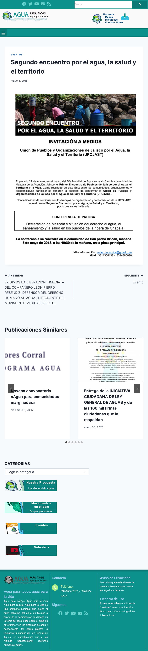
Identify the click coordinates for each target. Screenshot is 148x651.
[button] (3, 32)
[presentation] (37, 360)
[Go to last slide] (11, 388)
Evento (133, 279)
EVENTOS (17, 54)
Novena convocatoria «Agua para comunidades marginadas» (35, 397)
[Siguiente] (137, 388)
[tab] (66, 442)
